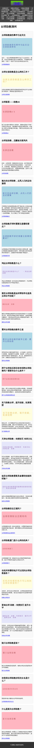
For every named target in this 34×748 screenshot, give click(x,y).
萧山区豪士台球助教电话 (17, 11)
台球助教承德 (16, 15)
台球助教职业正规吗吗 (8, 533)
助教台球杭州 (6, 597)
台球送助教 (5, 173)
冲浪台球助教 (21, 13)
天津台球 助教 (6, 468)
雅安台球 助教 (6, 322)
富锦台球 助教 (6, 635)
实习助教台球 (6, 431)
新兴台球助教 (6, 738)
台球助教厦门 (6, 563)
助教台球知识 (15, 8)
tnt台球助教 (25, 10)
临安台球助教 (6, 501)
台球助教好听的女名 (8, 701)
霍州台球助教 (6, 360)
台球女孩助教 (6, 94)
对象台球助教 (25, 8)
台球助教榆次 (6, 216)
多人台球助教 (10, 17)
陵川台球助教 (6, 670)
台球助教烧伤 (6, 64)
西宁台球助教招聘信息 (8, 395)
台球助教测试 (21, 17)
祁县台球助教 (16, 10)
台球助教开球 (6, 255)
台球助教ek (5, 133)
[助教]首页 (5, 8)
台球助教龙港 (21, 18)
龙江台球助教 (10, 13)
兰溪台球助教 (10, 18)
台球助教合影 (19, 20)
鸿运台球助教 (6, 286)
